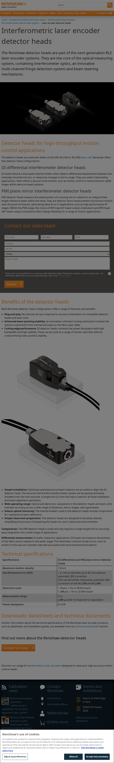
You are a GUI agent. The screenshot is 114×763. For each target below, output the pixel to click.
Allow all (73, 756)
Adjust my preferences (15, 756)
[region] (57, 746)
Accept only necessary (97, 756)
